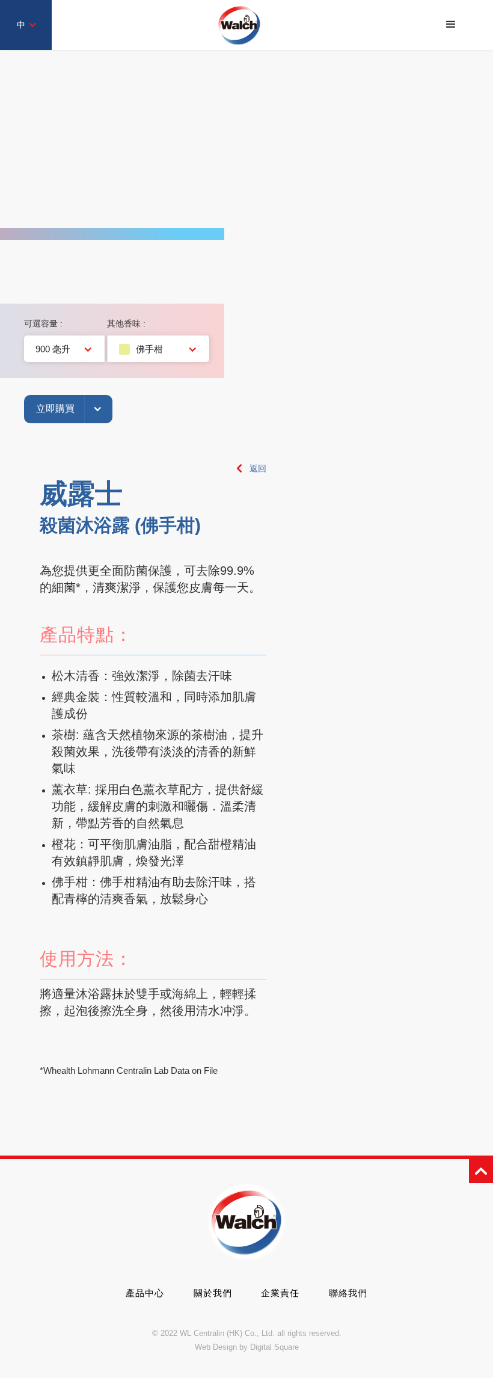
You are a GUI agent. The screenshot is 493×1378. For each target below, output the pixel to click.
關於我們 (213, 1293)
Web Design (216, 1347)
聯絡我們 (348, 1293)
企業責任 (280, 1293)
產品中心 (145, 1293)
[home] (239, 25)
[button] (451, 25)
